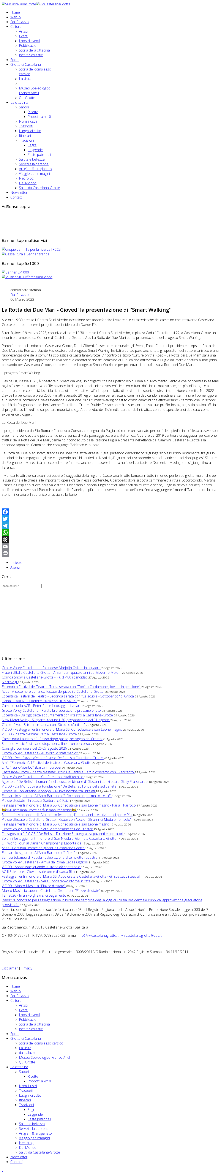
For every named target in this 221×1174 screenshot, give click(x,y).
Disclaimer (10, 968)
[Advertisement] (80, 222)
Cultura (15, 26)
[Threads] (110, 539)
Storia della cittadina (34, 50)
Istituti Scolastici (31, 55)
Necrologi (26, 178)
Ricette (33, 111)
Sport (14, 59)
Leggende (35, 149)
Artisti (23, 31)
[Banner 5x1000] (15, 272)
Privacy (26, 968)
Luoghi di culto (30, 130)
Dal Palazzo (19, 21)
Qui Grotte (27, 97)
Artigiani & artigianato (35, 168)
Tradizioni (26, 140)
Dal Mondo (27, 183)
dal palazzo (27, 1052)
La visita (25, 78)
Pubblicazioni (29, 45)
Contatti (16, 197)
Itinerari (25, 135)
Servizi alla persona (34, 164)
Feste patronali (39, 154)
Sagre (32, 145)
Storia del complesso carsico (41, 1043)
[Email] (110, 546)
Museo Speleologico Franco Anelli (35, 90)
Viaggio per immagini (34, 173)
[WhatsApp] (110, 532)
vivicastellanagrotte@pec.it (141, 935)
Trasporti (26, 126)
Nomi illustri (28, 121)
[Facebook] (110, 511)
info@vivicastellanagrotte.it (98, 935)
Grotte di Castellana (25, 64)
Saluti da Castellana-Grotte (39, 187)
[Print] (110, 553)
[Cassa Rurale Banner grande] (25, 254)
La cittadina (19, 102)
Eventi (23, 36)
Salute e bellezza (32, 159)
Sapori (24, 107)
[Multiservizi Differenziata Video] (27, 277)
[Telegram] (110, 525)
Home (15, 12)
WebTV (15, 17)
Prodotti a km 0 (39, 116)
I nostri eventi (29, 40)
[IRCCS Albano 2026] (31, 249)
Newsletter (18, 192)
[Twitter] (110, 518)
